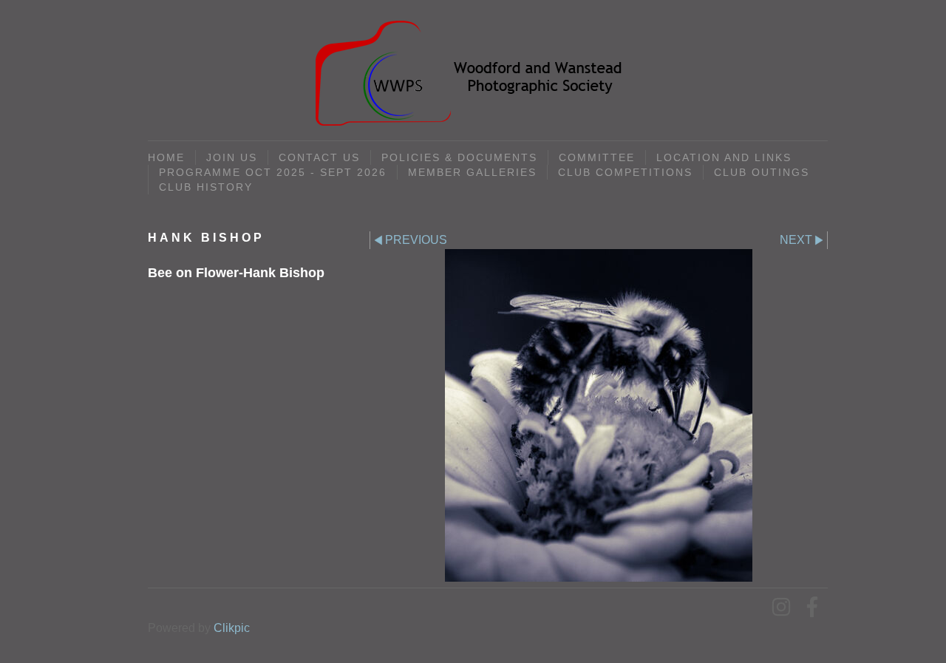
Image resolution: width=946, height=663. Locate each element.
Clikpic (232, 628)
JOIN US (231, 157)
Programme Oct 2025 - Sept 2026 (273, 172)
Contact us (319, 157)
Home (166, 157)
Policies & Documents (459, 157)
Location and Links (724, 157)
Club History (206, 187)
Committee (597, 157)
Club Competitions (625, 172)
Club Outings (761, 172)
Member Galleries (472, 172)
